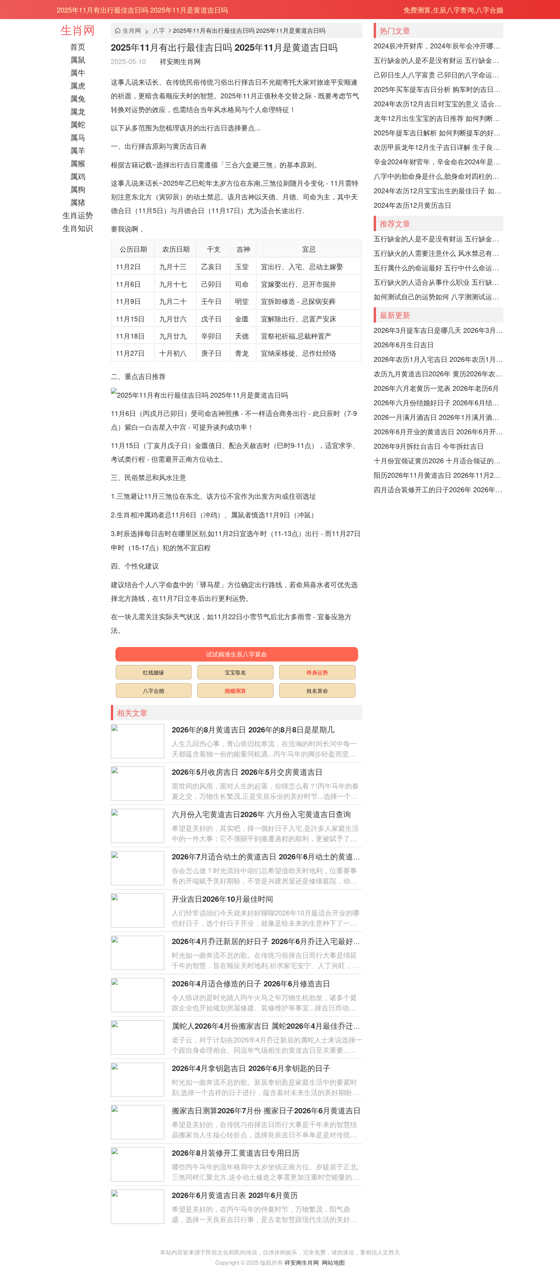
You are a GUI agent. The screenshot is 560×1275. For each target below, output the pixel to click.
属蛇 (77, 124)
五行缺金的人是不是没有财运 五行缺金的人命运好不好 (438, 60)
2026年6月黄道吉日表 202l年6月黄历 (235, 1194)
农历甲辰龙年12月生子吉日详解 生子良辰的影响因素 (438, 147)
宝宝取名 (235, 672)
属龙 (77, 111)
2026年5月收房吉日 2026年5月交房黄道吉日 (247, 771)
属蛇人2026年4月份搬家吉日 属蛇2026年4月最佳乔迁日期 (270, 1025)
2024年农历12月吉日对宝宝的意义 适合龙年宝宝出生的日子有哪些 (438, 103)
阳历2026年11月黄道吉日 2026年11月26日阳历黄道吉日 (438, 475)
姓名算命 (317, 690)
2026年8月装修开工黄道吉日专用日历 (235, 1152)
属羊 (77, 150)
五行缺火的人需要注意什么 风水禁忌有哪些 (438, 253)
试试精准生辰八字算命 (236, 654)
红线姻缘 (153, 672)
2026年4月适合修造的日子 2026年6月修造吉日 (251, 983)
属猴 (77, 163)
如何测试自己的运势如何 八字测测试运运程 (438, 296)
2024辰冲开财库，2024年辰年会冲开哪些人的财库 (438, 45)
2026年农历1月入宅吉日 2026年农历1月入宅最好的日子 (438, 359)
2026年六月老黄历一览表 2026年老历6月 (436, 388)
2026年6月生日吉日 (404, 344)
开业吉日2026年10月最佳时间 (222, 898)
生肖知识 (77, 227)
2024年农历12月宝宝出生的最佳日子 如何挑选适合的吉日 (438, 190)
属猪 (77, 201)
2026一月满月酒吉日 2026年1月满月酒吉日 (438, 417)
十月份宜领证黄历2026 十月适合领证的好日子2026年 (438, 460)
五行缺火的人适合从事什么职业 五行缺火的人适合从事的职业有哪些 (438, 282)
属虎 (77, 85)
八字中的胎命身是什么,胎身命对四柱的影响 (438, 176)
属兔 (77, 98)
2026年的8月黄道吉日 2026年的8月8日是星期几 (253, 729)
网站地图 (333, 1262)
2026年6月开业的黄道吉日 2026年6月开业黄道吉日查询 (438, 431)
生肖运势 (77, 214)
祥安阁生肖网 (180, 61)
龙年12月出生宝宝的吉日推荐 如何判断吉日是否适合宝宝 (438, 118)
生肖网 (78, 29)
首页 (77, 46)
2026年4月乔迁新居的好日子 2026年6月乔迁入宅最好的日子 (274, 940)
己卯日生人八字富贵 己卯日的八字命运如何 (438, 74)
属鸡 (77, 175)
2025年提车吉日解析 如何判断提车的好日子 (438, 132)
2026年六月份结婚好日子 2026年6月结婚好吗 (438, 402)
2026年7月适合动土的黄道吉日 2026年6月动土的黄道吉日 (270, 856)
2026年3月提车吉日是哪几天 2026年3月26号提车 (438, 330)
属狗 (77, 188)
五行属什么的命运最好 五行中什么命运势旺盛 (438, 267)
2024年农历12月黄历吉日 (412, 205)
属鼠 (77, 59)
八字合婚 (153, 690)
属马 (77, 137)
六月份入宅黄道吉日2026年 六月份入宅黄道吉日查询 (261, 813)
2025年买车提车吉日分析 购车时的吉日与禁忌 (438, 89)
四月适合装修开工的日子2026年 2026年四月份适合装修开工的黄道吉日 (438, 489)
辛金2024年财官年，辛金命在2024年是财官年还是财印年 (438, 161)
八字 (159, 30)
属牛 (77, 72)
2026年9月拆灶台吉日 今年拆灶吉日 (429, 446)
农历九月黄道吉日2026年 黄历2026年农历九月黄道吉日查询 (438, 373)
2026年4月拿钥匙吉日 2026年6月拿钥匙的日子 (251, 1067)
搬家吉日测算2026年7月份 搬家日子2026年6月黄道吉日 (266, 1110)
